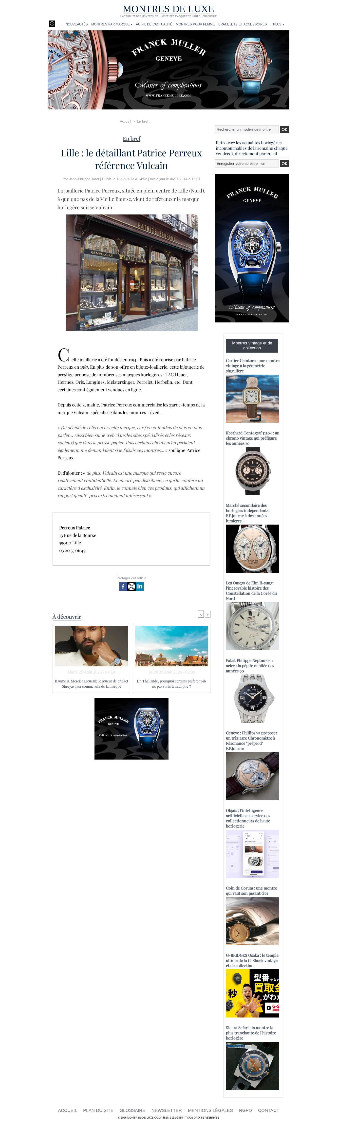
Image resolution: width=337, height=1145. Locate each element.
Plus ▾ (278, 24)
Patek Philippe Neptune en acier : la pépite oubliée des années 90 (250, 665)
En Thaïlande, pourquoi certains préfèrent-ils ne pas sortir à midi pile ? (171, 683)
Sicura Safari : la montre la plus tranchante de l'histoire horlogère (251, 1032)
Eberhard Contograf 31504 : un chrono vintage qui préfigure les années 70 (253, 438)
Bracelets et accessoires (242, 24)
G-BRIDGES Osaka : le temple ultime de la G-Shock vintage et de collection (252, 960)
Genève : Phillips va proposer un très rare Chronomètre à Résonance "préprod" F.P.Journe (251, 740)
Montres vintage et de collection (252, 345)
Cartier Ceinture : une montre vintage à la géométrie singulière (253, 365)
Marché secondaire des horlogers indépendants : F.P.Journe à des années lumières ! (248, 513)
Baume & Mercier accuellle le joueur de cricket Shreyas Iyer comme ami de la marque (91, 683)
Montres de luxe (168, 8)
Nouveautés (77, 24)
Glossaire (133, 1110)
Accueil (125, 121)
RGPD (246, 1110)
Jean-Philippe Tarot (84, 179)
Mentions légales (211, 1110)
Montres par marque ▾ (111, 24)
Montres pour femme (195, 24)
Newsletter (167, 1110)
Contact (268, 1110)
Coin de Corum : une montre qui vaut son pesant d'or (251, 890)
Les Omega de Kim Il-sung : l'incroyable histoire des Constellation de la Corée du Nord (251, 590)
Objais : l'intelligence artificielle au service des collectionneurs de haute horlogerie (248, 818)
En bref (142, 121)
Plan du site (99, 1110)
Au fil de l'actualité (154, 24)
